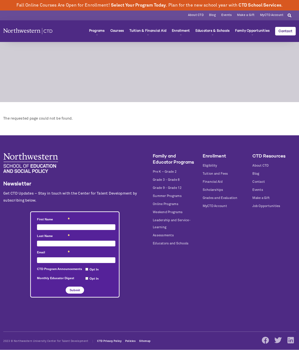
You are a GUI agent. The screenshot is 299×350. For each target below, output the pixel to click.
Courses (117, 31)
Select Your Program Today (138, 5)
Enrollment (181, 31)
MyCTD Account (271, 15)
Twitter (278, 340)
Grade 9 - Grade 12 (167, 188)
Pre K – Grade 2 (165, 171)
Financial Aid (213, 181)
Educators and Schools (170, 243)
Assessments (163, 235)
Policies (130, 341)
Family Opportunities (252, 31)
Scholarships (213, 190)
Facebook (265, 340)
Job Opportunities (266, 206)
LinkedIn (291, 340)
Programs (97, 31)
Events (226, 15)
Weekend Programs (168, 212)
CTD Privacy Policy (109, 341)
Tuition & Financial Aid (147, 31)
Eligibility (210, 165)
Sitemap (145, 341)
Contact (285, 31)
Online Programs (165, 204)
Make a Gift (246, 15)
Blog (212, 15)
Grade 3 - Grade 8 (166, 179)
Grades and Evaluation (220, 198)
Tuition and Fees (215, 173)
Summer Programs (167, 196)
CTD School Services (260, 5)
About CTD (196, 15)
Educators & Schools (212, 31)
